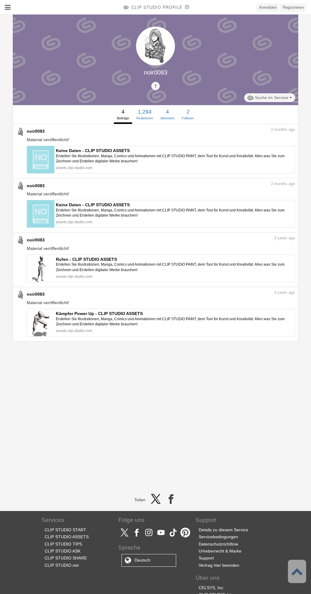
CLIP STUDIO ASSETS (67, 536)
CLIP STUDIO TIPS (63, 544)
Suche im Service (271, 97)
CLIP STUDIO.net (62, 565)
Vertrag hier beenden (219, 565)
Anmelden (268, 7)
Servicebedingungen (218, 536)
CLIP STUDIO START (65, 529)
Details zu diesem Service (223, 529)
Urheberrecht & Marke (220, 551)
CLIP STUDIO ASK (62, 551)
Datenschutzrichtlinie (218, 544)
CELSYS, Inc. (211, 587)
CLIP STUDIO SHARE (66, 558)
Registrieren (293, 7)
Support (206, 558)
